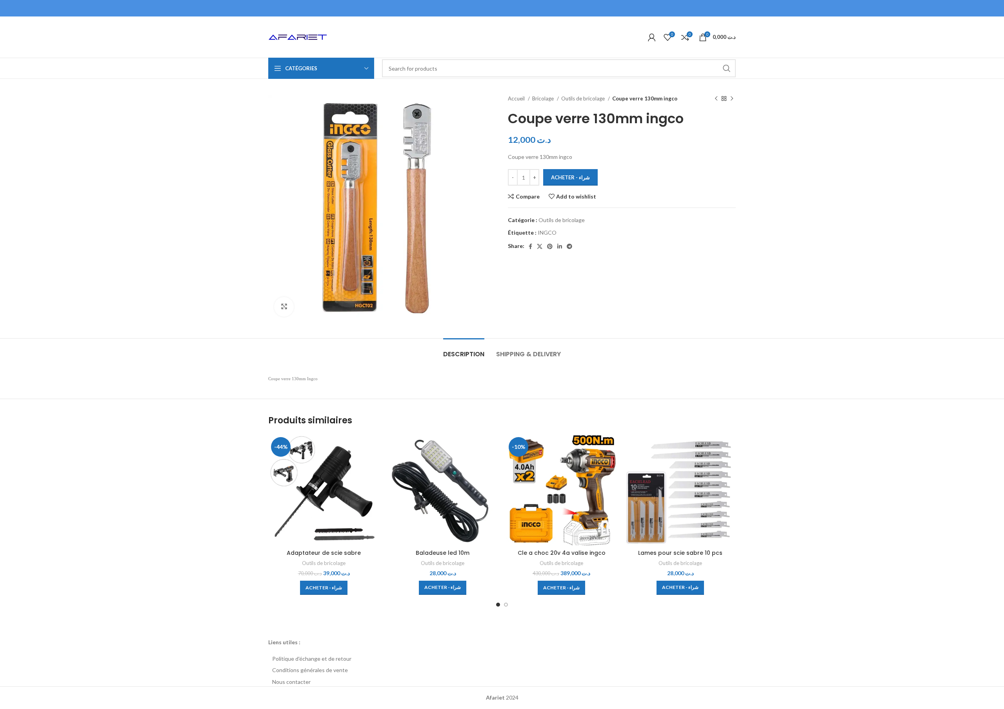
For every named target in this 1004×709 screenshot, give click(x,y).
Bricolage (543, 98)
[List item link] (502, 658)
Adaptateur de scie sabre (324, 553)
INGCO (547, 232)
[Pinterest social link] (550, 246)
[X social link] (540, 246)
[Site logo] (297, 36)
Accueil (517, 98)
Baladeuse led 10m (442, 553)
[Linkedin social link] (559, 246)
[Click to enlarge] (284, 307)
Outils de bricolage (583, 98)
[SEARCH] (727, 68)
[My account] (652, 37)
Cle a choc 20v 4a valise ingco (562, 553)
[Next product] (732, 99)
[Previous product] (716, 99)
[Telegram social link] (569, 246)
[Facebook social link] (530, 246)
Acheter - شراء (570, 177)
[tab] (463, 350)
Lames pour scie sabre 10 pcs (680, 553)
